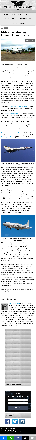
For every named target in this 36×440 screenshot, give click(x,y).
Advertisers (26, 432)
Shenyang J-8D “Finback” (8, 137)
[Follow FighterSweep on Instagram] (22, 422)
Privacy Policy (10, 432)
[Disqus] (18, 355)
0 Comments (19, 64)
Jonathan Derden (8, 64)
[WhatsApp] (10, 438)
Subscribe (18, 407)
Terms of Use (18, 432)
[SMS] (3, 438)
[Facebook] (18, 438)
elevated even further (12, 113)
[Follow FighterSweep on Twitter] (15, 422)
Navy (26, 64)
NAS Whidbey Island (10, 135)
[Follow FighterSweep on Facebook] (7, 422)
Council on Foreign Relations (19, 106)
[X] (25, 438)
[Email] (32, 438)
